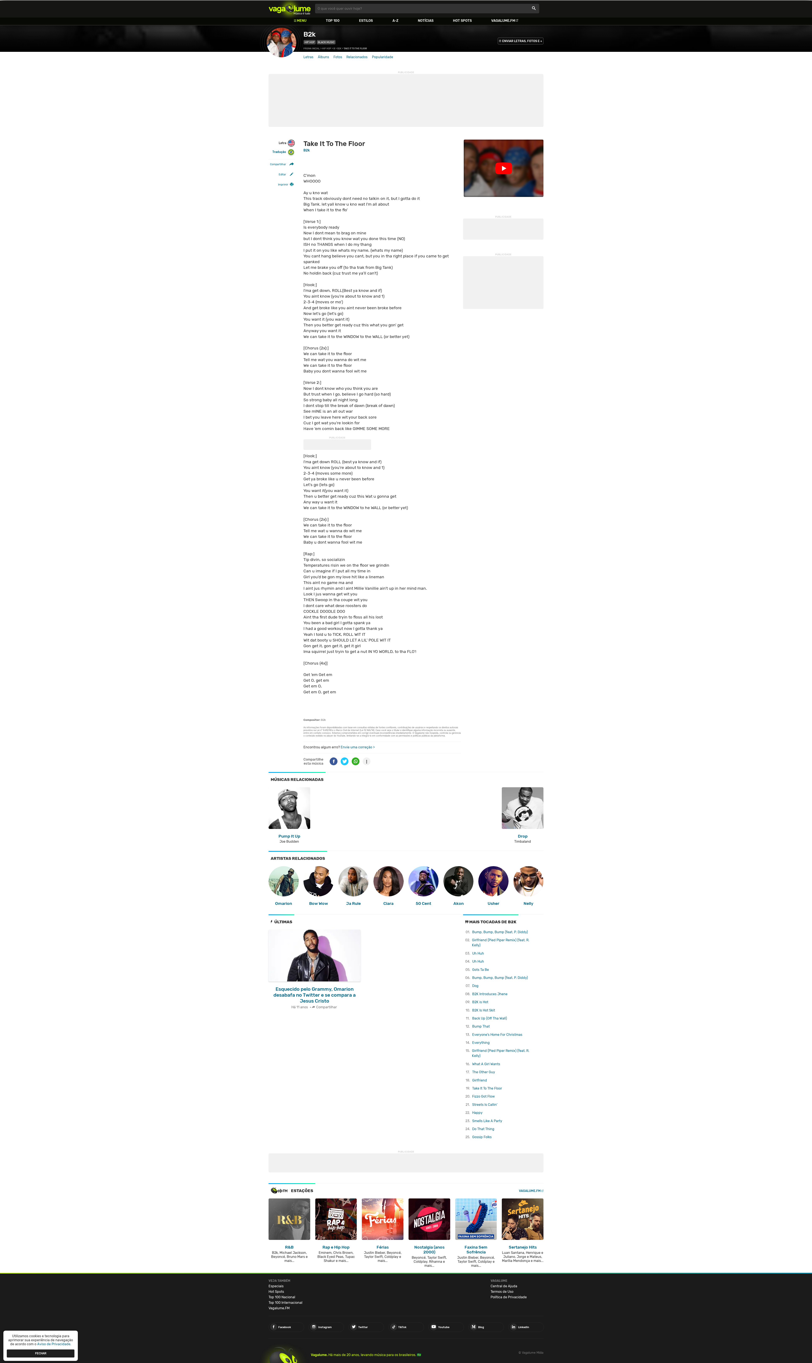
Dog (475, 986)
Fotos (337, 57)
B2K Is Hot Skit (483, 1010)
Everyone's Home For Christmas (497, 1035)
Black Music (326, 42)
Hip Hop (309, 42)
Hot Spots (462, 21)
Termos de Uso (502, 1292)
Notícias (425, 21)
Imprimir (283, 184)
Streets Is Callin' (484, 1105)
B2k (309, 34)
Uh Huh (478, 953)
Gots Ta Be (480, 970)
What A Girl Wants (486, 1064)
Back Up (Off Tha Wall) (489, 1018)
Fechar (40, 1353)
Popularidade (382, 57)
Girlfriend (479, 1080)
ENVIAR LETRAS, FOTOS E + (522, 41)
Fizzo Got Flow (483, 1096)
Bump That (481, 1026)
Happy (477, 1113)
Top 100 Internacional (285, 1303)
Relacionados (357, 57)
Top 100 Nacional (282, 1297)
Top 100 (333, 21)
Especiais (276, 1286)
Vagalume (290, 8)
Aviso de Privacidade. (54, 1344)
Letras (308, 57)
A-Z (395, 21)
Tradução (279, 152)
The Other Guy (483, 1072)
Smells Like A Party (487, 1121)
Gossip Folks (482, 1137)
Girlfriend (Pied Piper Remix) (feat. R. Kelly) (500, 942)
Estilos (366, 21)
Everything (481, 1043)
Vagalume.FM (503, 21)
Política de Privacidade (509, 1297)
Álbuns (323, 57)
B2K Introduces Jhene (490, 994)
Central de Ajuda (504, 1286)
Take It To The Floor (487, 1088)
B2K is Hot (480, 1002)
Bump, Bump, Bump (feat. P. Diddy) (500, 932)
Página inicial (311, 48)
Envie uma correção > (358, 747)
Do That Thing (483, 1129)
